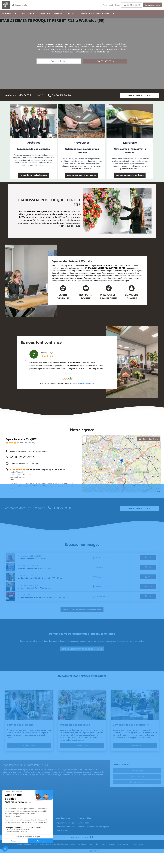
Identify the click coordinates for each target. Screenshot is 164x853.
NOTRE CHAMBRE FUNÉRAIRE (51, 13)
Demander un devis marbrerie (130, 175)
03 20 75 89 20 (61, 95)
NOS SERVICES (7, 13)
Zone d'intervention (139, 844)
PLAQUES (71, 13)
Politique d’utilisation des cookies (91, 844)
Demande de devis (152, 5)
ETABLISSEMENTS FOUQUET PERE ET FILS (106, 268)
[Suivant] (109, 359)
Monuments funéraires (64, 826)
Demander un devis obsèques (33, 175)
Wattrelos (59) (101, 557)
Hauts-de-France (104, 265)
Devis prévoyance (137, 776)
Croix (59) (99, 596)
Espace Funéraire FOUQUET (15, 796)
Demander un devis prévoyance (81, 175)
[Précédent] (25, 359)
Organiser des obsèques (65, 822)
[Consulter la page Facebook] (91, 837)
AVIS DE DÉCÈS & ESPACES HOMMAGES (96, 13)
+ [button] (84, 438)
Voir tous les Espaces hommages (82, 609)
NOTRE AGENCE (28, 13)
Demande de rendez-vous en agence (93, 826)
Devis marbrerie (137, 782)
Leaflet (159, 491)
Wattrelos (86, 261)
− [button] (84, 441)
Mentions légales (24, 844)
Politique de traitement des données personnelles (54, 844)
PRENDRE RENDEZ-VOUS (138, 95)
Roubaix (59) (111, 596)
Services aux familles (64, 830)
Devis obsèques (137, 770)
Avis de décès (84, 822)
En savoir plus (29, 745)
